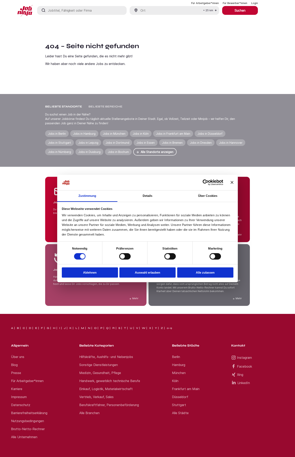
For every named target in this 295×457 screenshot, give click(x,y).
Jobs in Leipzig (88, 142)
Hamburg (178, 365)
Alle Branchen (89, 413)
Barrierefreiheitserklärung (29, 413)
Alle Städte (180, 413)
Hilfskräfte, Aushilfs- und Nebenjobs (106, 357)
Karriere (16, 389)
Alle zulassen (205, 272)
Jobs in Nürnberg (59, 152)
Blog (14, 365)
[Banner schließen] (232, 182)
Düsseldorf (180, 397)
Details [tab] (148, 195)
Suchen (240, 10)
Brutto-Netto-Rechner (28, 429)
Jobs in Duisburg (89, 152)
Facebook (244, 366)
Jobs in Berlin (57, 133)
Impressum (19, 397)
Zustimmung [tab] (87, 195)
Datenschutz (20, 405)
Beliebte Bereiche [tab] (105, 106)
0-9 (169, 328)
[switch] (125, 256)
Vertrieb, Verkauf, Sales (96, 397)
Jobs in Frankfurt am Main (173, 133)
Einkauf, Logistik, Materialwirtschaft (106, 389)
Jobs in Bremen (172, 142)
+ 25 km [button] (208, 10)
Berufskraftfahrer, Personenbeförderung (109, 405)
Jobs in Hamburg (84, 133)
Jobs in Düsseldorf (210, 133)
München (179, 373)
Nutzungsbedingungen (27, 421)
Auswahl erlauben (147, 272)
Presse (16, 373)
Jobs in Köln (141, 133)
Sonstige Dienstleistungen (98, 365)
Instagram (244, 358)
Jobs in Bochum (118, 152)
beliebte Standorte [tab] (63, 106)
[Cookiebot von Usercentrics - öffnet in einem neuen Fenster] (205, 182)
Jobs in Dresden (201, 142)
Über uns (17, 357)
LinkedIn (243, 383)
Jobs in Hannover (230, 142)
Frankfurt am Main (185, 389)
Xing (240, 375)
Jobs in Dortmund (117, 142)
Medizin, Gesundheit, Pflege (100, 373)
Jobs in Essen (145, 142)
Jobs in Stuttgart (59, 142)
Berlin (176, 357)
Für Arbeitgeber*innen (27, 381)
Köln (175, 381)
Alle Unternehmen (24, 437)
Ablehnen (90, 272)
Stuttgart (179, 405)
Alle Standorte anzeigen (157, 152)
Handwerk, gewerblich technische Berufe (109, 381)
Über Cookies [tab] (207, 195)
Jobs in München (114, 133)
